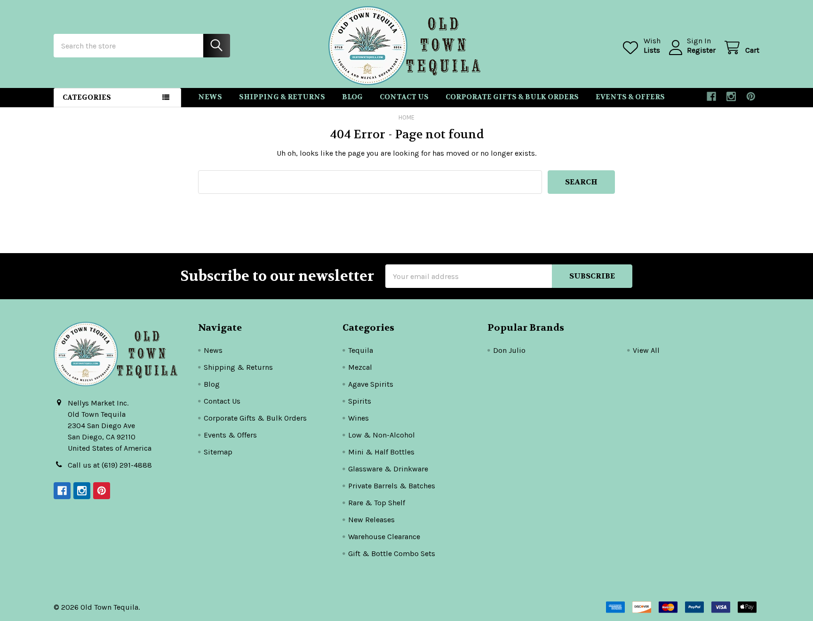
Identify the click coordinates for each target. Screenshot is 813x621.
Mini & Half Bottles (381, 451)
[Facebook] (711, 96)
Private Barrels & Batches (391, 485)
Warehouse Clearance (384, 536)
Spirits (359, 401)
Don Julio (509, 350)
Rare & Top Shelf (376, 502)
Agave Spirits (370, 384)
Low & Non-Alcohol (381, 434)
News (210, 97)
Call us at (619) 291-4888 (110, 465)
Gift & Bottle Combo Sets (391, 553)
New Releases (371, 519)
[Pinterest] (750, 96)
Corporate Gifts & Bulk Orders (512, 97)
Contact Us (404, 97)
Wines (358, 418)
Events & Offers (630, 97)
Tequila (360, 350)
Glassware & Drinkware (388, 468)
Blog (352, 97)
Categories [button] (87, 97)
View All (646, 350)
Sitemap (218, 451)
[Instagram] (731, 96)
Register (701, 50)
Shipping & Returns (282, 97)
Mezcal (360, 367)
